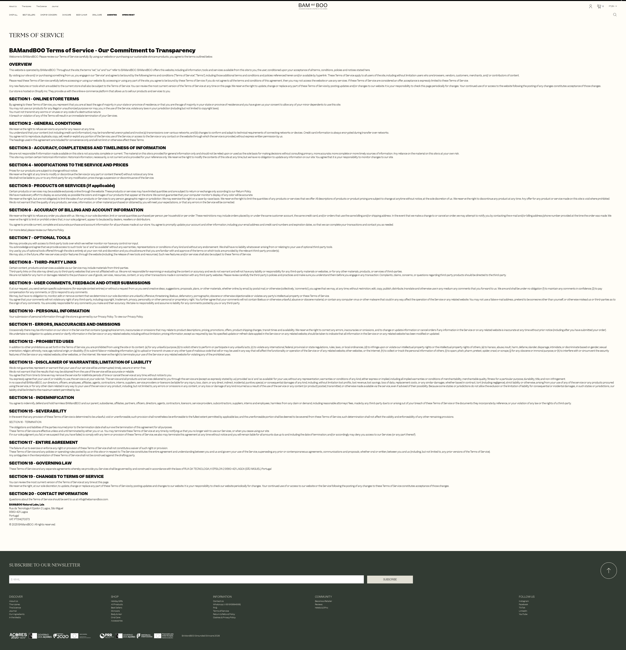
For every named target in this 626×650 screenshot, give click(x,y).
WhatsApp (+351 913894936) (227, 604)
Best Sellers (116, 608)
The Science (15, 608)
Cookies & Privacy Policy (224, 618)
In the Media (15, 618)
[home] (313, 6)
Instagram (524, 601)
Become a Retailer (323, 601)
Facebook (523, 604)
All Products (117, 604)
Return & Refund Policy (224, 614)
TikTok (522, 608)
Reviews (318, 604)
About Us (13, 601)
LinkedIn (523, 611)
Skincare (115, 611)
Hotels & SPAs (321, 608)
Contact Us (218, 601)
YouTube (523, 614)
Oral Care (115, 618)
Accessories (117, 621)
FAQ (215, 608)
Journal (13, 611)
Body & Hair (116, 614)
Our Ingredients (16, 614)
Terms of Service (221, 611)
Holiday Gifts (117, 601)
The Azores (14, 604)
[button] (600, 6)
